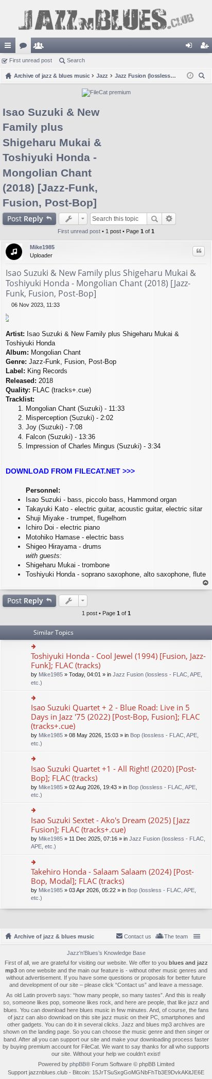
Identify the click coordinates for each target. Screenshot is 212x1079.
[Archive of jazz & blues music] (106, 19)
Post (25, 218)
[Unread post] (8, 305)
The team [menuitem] (176, 936)
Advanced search (169, 219)
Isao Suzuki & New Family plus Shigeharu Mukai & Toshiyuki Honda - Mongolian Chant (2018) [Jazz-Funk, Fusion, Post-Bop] (52, 157)
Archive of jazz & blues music (54, 936)
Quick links (9, 47)
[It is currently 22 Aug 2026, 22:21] (190, 76)
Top (206, 583)
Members (40, 47)
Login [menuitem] (191, 47)
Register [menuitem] (206, 47)
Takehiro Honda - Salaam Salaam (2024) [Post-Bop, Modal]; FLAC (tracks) (112, 876)
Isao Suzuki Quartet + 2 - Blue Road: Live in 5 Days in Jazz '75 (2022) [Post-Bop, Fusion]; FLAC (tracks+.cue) (115, 717)
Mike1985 (42, 247)
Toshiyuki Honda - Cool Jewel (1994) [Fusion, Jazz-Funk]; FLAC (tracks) (118, 660)
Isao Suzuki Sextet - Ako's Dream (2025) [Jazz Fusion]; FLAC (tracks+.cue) (110, 824)
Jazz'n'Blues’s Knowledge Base (106, 953)
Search (76, 60)
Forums (25, 47)
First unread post (30, 60)
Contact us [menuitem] (137, 936)
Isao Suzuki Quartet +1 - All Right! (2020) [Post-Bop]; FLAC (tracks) (114, 773)
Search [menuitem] (203, 77)
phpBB (77, 1064)
